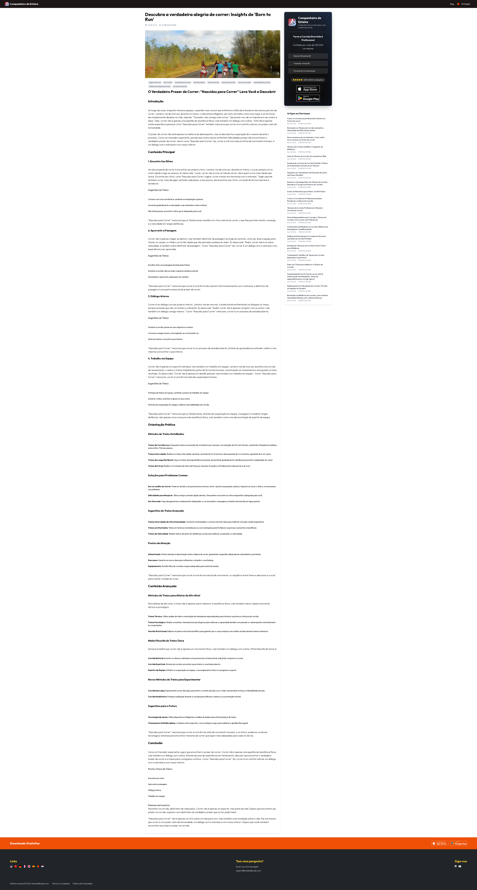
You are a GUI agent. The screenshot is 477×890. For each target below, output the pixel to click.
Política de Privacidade (82, 883)
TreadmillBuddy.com (40, 883)
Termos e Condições (61, 883)
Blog (452, 4)
